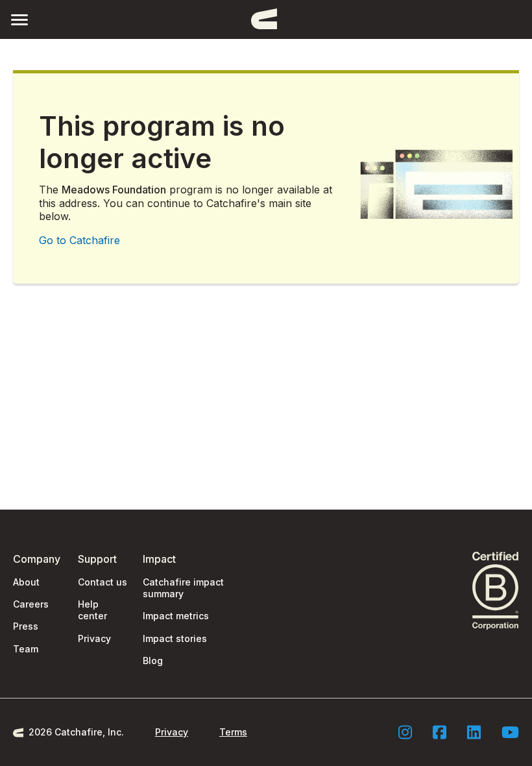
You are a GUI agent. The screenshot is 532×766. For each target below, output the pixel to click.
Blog (153, 660)
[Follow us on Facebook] (439, 732)
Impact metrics (176, 615)
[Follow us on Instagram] (405, 732)
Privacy (94, 638)
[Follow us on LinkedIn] (474, 732)
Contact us (102, 581)
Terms (233, 731)
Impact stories (175, 638)
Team (25, 648)
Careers (31, 604)
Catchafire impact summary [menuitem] (183, 587)
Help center (92, 610)
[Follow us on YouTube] (510, 732)
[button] (19, 19)
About (26, 581)
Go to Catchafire (79, 240)
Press (25, 626)
